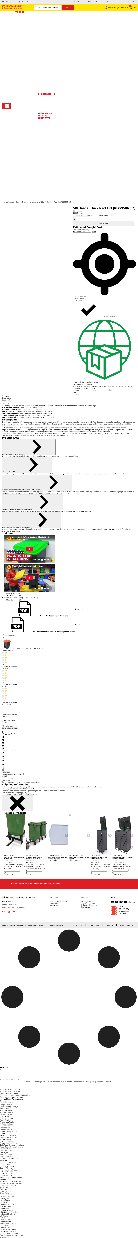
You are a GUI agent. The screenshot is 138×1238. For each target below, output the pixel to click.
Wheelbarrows (6, 1130)
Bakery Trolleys (6, 1110)
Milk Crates (15, 77)
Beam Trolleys (5, 1120)
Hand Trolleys (16, 35)
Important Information (127, 2)
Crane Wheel (5, 1202)
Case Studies (15, 190)
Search (68, 7)
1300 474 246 (6, 2)
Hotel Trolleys (5, 1109)
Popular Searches (7, 1210)
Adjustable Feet (16, 169)
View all (14, 125)
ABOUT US (43, 116)
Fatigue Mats (5, 1220)
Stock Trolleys (5, 1116)
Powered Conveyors (18, 118)
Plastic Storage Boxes (8, 1132)
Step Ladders (16, 152)
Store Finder (112, 7)
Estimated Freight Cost (82, 384)
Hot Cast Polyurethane (9, 1093)
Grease (13, 185)
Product (19, 12)
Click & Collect (78, 299)
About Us (54, 905)
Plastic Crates (5, 1139)
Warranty (109, 925)
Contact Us (85, 907)
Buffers (14, 179)
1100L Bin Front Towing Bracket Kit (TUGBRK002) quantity (14, 866)
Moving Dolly (5, 1164)
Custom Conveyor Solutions (21, 123)
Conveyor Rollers (17, 114)
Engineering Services (42, 96)
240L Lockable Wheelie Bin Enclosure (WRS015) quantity (100, 866)
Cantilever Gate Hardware (20, 102)
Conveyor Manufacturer (9, 1158)
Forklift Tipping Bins (18, 141)
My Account (124, 7)
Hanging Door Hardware (20, 162)
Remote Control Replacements (12, 1235)
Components (16, 167)
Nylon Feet (4, 1208)
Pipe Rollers (15, 198)
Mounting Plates (17, 175)
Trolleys (3, 1101)
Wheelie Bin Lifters (18, 131)
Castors (14, 14)
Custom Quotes (17, 192)
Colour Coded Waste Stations (21, 137)
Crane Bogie (5, 1201)
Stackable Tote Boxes (18, 91)
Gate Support (79, 2)
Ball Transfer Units (17, 121)
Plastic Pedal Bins (17, 133)
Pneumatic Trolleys (7, 1122)
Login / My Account (89, 903)
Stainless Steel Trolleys (19, 54)
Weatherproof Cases (8, 1204)
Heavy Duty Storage (8, 1135)
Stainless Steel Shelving (19, 60)
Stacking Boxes (6, 1141)
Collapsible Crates (7, 1149)
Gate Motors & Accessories (20, 95)
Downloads (111, 2)
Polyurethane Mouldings (10, 1089)
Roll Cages (15, 45)
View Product (53, 860)
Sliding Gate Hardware (19, 100)
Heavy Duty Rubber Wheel (11, 1178)
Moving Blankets (7, 1166)
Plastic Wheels (6, 1174)
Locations (54, 903)
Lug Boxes (15, 75)
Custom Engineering (18, 188)
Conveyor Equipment (18, 112)
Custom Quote (40, 111)
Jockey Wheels (6, 1187)
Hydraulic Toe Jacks (18, 24)
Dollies (13, 39)
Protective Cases (17, 85)
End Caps (14, 177)
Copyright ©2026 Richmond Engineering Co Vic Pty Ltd (22, 925)
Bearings (3, 1189)
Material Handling (17, 18)
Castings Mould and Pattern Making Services (50, 102)
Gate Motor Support (18, 106)
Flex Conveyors (16, 119)
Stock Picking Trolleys (19, 47)
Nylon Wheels (5, 1179)
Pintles (13, 181)
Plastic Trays (5, 1133)
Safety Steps (15, 150)
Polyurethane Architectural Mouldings (15, 1095)
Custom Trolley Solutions (20, 49)
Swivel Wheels (6, 1176)
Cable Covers (16, 148)
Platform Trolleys (17, 43)
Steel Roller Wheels (8, 1185)
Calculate (77, 394)
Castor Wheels (6, 1168)
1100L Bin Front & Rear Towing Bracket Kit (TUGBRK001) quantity (35, 866)
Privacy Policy (94, 925)
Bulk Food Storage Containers (12, 1145)
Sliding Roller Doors (8, 1229)
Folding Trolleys (6, 1118)
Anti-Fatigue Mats (17, 146)
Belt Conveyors (6, 1155)
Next (22, 834)
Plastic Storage (16, 66)
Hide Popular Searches (9, 1212)
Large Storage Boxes (8, 1137)
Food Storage (16, 72)
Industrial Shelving (7, 1214)
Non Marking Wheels (8, 1170)
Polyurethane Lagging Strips (11, 1097)
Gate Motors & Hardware (20, 96)
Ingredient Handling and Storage (23, 73)
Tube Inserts (15, 171)
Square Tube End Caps (9, 1197)
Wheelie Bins (16, 129)
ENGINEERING (44, 94)
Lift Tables (15, 26)
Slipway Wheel (6, 1199)
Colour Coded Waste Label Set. (97, 432)
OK (69, 1084)
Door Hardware (16, 160)
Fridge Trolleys (6, 1105)
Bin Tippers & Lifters (8, 1224)
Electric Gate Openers (9, 1233)
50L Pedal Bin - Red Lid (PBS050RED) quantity (91, 215)
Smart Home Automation (20, 104)
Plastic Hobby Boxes (18, 83)
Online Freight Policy (127, 925)
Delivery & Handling (81, 230)
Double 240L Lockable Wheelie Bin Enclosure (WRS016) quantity (121, 866)
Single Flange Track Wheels (11, 1183)
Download (79, 609)
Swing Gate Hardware (19, 98)
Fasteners (14, 183)
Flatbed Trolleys (6, 1124)
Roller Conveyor (6, 1156)
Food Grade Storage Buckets (11, 1147)
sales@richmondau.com (24, 2)
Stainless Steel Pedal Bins (20, 135)
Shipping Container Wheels (11, 1181)
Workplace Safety (17, 144)
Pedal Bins (4, 1225)
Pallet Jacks (15, 20)
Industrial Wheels (7, 1172)
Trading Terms (76, 925)
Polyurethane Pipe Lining (10, 1091)
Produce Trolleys (6, 1103)
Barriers (14, 156)
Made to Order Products (43, 100)
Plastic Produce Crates (9, 1143)
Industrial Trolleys (17, 41)
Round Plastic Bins (18, 139)
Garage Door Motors (18, 110)
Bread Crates (16, 70)
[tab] (69, 396)
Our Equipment (40, 98)
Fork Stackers (16, 22)
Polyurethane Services (42, 106)
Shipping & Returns (89, 905)
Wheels (14, 16)
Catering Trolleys (6, 1114)
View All (14, 29)
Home (4, 202)
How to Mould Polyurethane (11, 1099)
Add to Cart (9, 874)
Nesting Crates (16, 79)
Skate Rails (4, 1193)
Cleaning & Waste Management (22, 127)
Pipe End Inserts (6, 1195)
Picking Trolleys (6, 1126)
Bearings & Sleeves (18, 173)
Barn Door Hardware (18, 164)
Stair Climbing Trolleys (9, 1107)
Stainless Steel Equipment (20, 52)
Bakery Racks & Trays (18, 37)
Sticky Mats (15, 154)
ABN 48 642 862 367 (57, 925)
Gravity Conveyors (17, 116)
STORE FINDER (45, 113)
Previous (3, 846)
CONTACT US (44, 118)
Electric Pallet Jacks (8, 1162)
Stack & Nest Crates (18, 68)
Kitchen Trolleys (6, 1112)
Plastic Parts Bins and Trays (21, 81)
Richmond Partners (95, 2)
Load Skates (15, 27)
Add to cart (103, 223)
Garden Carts (5, 1128)
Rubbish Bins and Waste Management (24, 202)
